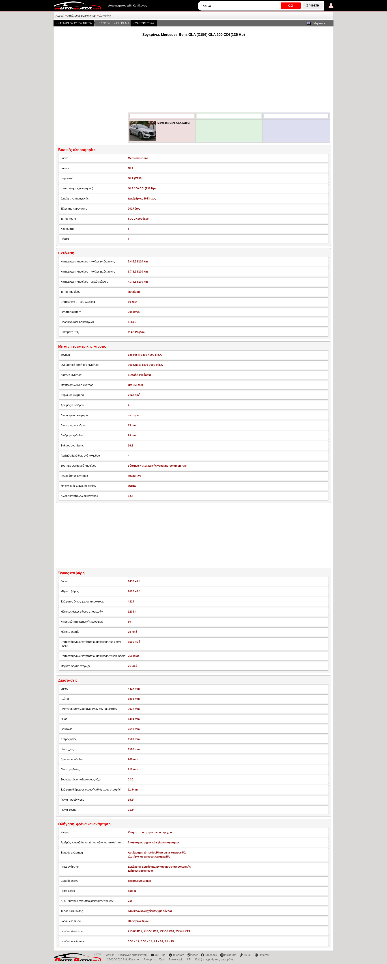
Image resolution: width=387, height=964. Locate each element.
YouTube (160, 955)
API (189, 959)
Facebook (211, 955)
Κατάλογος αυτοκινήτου (81, 15)
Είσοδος (104, 23)
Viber (194, 955)
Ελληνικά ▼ (319, 23)
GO (290, 5)
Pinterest (263, 955)
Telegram (178, 955)
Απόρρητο (150, 959)
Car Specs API (145, 23)
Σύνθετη (312, 5)
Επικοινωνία (176, 959)
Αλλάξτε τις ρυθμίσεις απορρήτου (214, 959)
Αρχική (60, 15)
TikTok (247, 955)
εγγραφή (122, 23)
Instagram (230, 955)
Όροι (162, 959)
